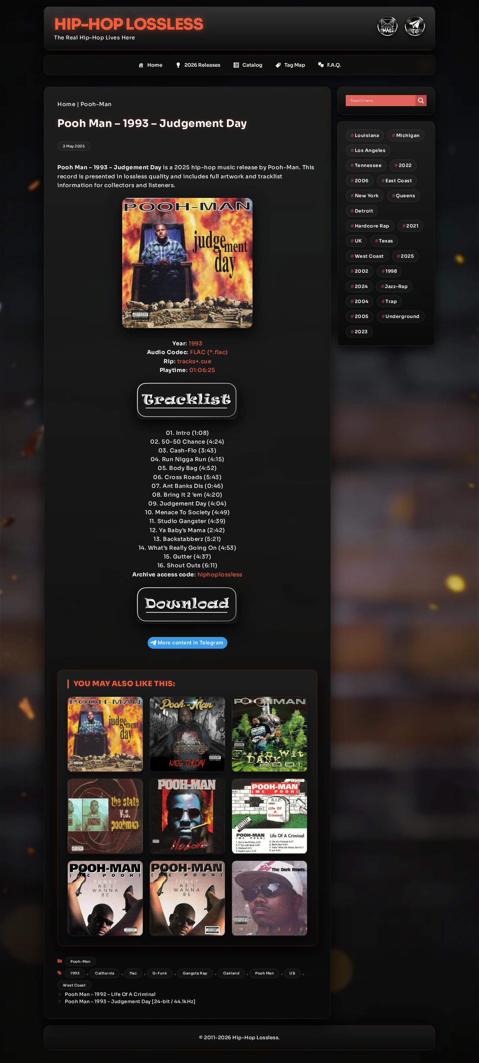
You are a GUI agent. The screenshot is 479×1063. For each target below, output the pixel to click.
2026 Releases (202, 65)
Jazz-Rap (394, 286)
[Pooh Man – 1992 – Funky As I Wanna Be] (187, 898)
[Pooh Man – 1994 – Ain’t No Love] (187, 816)
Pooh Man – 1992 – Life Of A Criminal (110, 994)
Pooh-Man (96, 104)
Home (154, 65)
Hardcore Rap (370, 226)
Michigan (406, 135)
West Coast (74, 985)
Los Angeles (368, 150)
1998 (389, 271)
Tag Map (294, 65)
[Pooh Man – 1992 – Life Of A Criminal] (269, 816)
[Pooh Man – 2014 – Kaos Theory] (187, 734)
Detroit (362, 211)
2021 (410, 226)
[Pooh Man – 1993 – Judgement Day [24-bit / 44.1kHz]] (105, 734)
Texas (384, 241)
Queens (403, 196)
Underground (401, 316)
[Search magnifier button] (421, 100)
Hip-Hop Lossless (128, 24)
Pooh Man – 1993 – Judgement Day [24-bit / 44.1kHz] (130, 1001)
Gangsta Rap (195, 973)
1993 (75, 973)
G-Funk (159, 973)
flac (133, 973)
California (104, 973)
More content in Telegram (191, 643)
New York (365, 196)
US (292, 973)
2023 (359, 332)
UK (356, 241)
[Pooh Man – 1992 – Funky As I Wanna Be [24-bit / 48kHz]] (105, 898)
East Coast (397, 181)
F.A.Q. (334, 65)
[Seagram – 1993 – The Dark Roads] (269, 898)
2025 (405, 256)
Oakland (231, 973)
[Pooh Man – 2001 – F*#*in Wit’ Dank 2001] (269, 734)
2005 (360, 316)
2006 (360, 181)
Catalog (252, 65)
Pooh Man (264, 973)
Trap (389, 301)
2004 (360, 301)
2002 (360, 271)
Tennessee (366, 165)
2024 (359, 286)
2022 (403, 165)
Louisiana (365, 135)
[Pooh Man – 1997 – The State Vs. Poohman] (105, 816)
